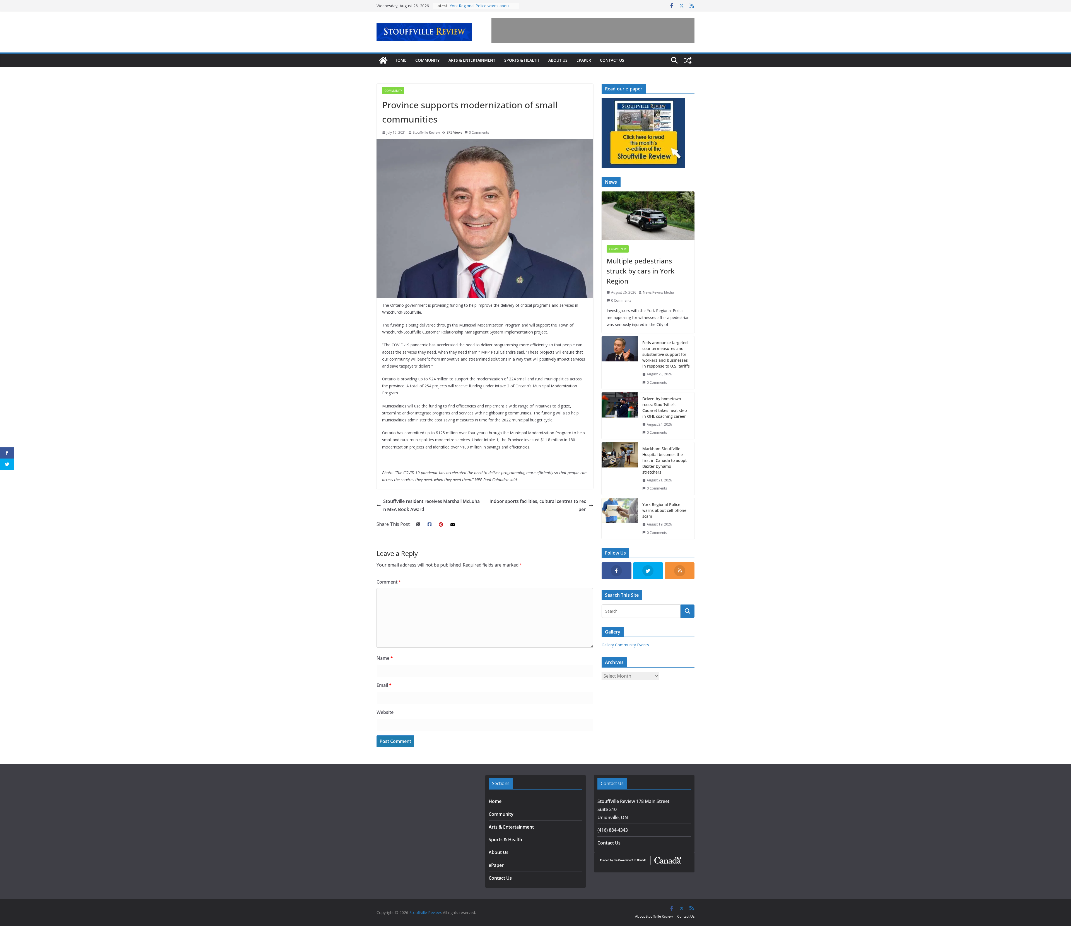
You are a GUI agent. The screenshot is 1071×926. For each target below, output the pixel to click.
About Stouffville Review (654, 916)
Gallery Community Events (625, 644)
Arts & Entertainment (471, 60)
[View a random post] (687, 60)
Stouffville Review (426, 132)
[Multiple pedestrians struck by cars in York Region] (648, 215)
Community (427, 60)
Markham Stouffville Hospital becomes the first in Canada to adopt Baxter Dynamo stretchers (664, 460)
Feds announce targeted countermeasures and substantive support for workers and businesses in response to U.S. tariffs (666, 354)
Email (384, 685)
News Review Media (658, 292)
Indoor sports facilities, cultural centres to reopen (538, 505)
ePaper (583, 60)
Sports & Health (521, 60)
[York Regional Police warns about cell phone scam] (620, 518)
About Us (558, 60)
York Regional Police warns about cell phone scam (664, 510)
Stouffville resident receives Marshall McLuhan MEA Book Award (431, 505)
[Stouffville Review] (383, 60)
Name (385, 658)
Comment (389, 582)
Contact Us (612, 60)
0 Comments (479, 132)
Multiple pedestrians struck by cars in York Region (640, 271)
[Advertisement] (592, 30)
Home (400, 60)
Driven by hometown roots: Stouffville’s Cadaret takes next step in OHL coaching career (664, 407)
